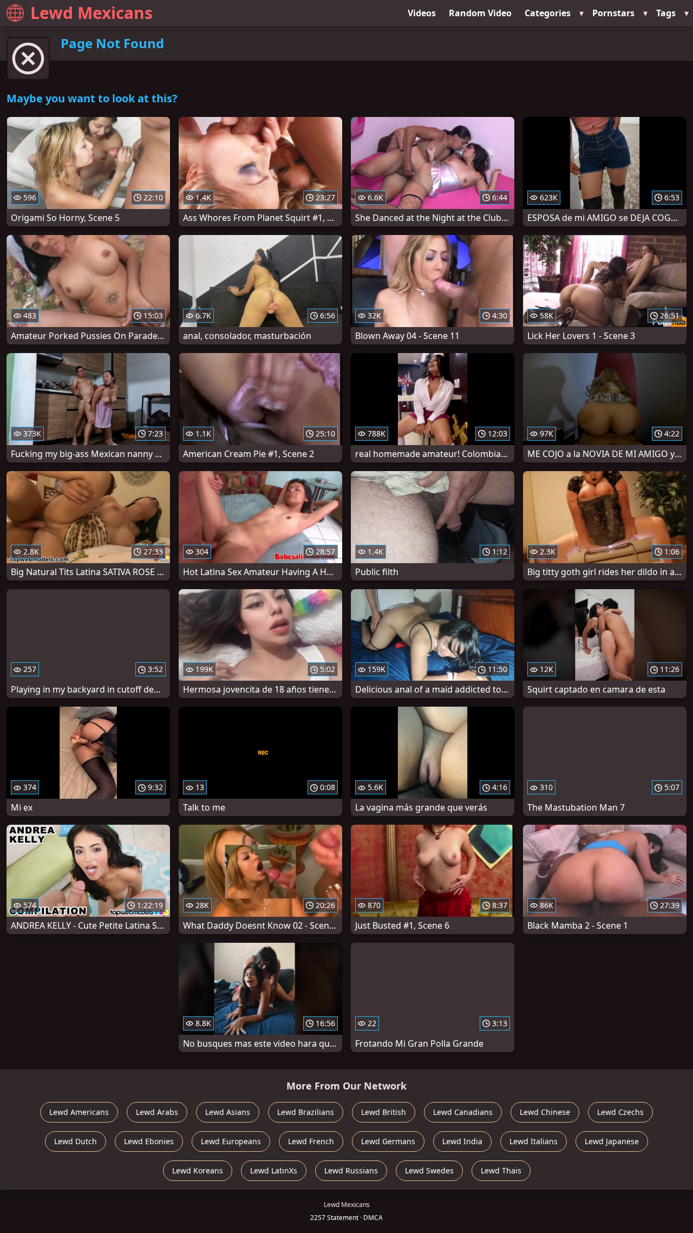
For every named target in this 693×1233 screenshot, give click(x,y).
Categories (548, 13)
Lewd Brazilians (305, 1112)
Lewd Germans (388, 1141)
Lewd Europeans (231, 1141)
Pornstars (613, 13)
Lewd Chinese (545, 1112)
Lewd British (383, 1112)
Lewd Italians (533, 1141)
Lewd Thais (501, 1170)
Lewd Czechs (620, 1112)
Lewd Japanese (612, 1141)
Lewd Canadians (463, 1112)
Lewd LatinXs (273, 1170)
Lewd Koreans (197, 1170)
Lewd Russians (351, 1170)
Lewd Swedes (429, 1170)
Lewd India (462, 1141)
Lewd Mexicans (91, 13)
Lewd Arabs (157, 1112)
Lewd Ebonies (149, 1141)
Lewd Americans (79, 1112)
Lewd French (311, 1141)
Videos (422, 13)
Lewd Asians (227, 1112)
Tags (666, 13)
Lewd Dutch (75, 1141)
